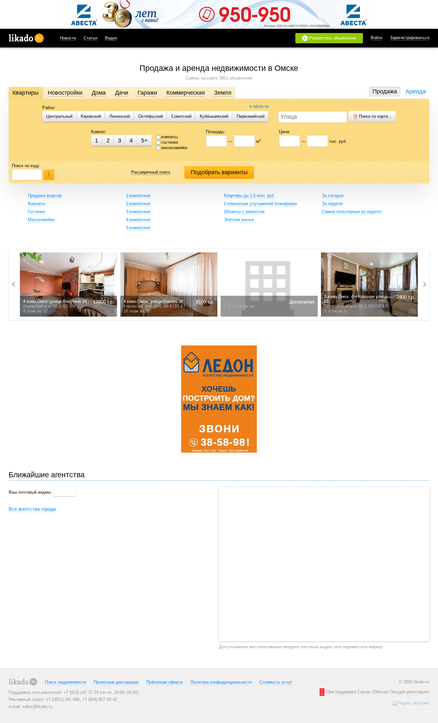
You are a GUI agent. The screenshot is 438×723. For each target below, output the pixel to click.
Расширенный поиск (150, 172)
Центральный (59, 116)
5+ (144, 140)
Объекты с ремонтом (244, 211)
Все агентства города (32, 509)
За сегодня (332, 195)
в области (258, 106)
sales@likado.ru (37, 706)
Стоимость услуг (275, 682)
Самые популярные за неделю (352, 211)
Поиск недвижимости (65, 682)
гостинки (169, 142)
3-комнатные (138, 211)
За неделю (332, 203)
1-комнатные (138, 195)
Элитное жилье (239, 219)
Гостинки (36, 211)
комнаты (169, 136)
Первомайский (251, 116)
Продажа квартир (45, 195)
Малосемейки (41, 219)
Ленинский (119, 116)
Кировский (91, 116)
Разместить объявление (329, 38)
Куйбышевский (214, 116)
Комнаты (36, 203)
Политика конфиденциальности (221, 682)
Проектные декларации (116, 682)
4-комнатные (138, 219)
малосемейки (174, 147)
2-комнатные (138, 203)
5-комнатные (138, 227)
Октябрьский (150, 116)
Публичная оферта (164, 682)
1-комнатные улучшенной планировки (260, 203)
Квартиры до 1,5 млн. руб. (249, 195)
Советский (181, 116)
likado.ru (26, 38)
